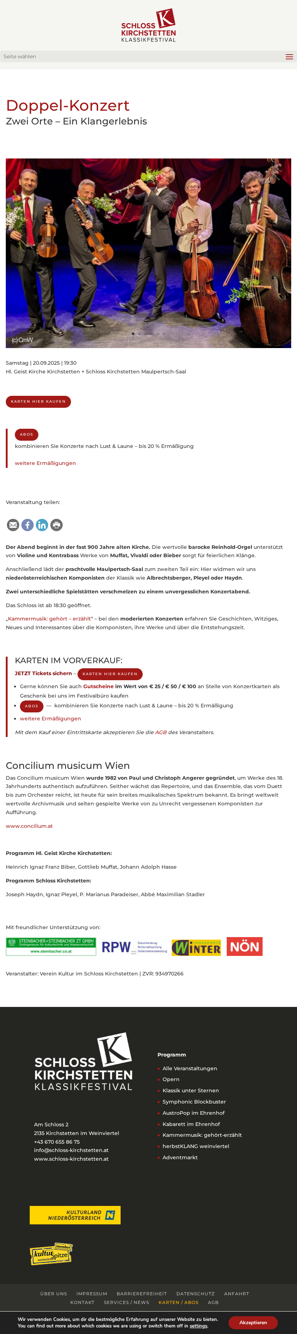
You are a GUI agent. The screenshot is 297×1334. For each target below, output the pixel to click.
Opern (171, 1079)
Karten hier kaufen (38, 401)
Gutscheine (98, 686)
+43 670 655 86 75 (57, 1142)
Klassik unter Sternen (191, 1090)
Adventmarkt (180, 1157)
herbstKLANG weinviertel (196, 1146)
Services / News (126, 1302)
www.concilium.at (29, 826)
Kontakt (82, 1302)
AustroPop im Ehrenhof (194, 1113)
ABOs (26, 434)
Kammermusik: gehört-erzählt (202, 1135)
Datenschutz (195, 1293)
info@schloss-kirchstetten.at (71, 1150)
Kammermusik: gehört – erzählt (49, 618)
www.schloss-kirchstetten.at (71, 1159)
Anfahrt (236, 1293)
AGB (161, 732)
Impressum (91, 1293)
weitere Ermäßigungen (45, 463)
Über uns (53, 1293)
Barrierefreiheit (142, 1293)
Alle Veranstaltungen (190, 1068)
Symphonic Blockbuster (194, 1101)
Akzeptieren (253, 1322)
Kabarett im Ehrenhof (191, 1124)
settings (198, 1326)
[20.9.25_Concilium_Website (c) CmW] (148, 346)
